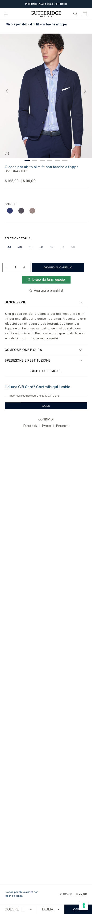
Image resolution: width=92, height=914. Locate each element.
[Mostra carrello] (85, 15)
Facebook (30, 426)
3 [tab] (42, 160)
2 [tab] (34, 160)
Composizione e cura (23, 350)
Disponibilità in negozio (48, 279)
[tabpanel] (46, 96)
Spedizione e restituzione (27, 360)
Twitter (47, 426)
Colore (10, 204)
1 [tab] (27, 160)
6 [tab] (64, 160)
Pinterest (62, 426)
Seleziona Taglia (18, 238)
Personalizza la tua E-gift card (46, 4)
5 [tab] (57, 160)
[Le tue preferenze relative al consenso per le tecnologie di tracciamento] (83, 905)
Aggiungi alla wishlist (48, 290)
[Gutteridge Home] (46, 14)
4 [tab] (49, 160)
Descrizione (15, 302)
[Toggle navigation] (6, 14)
